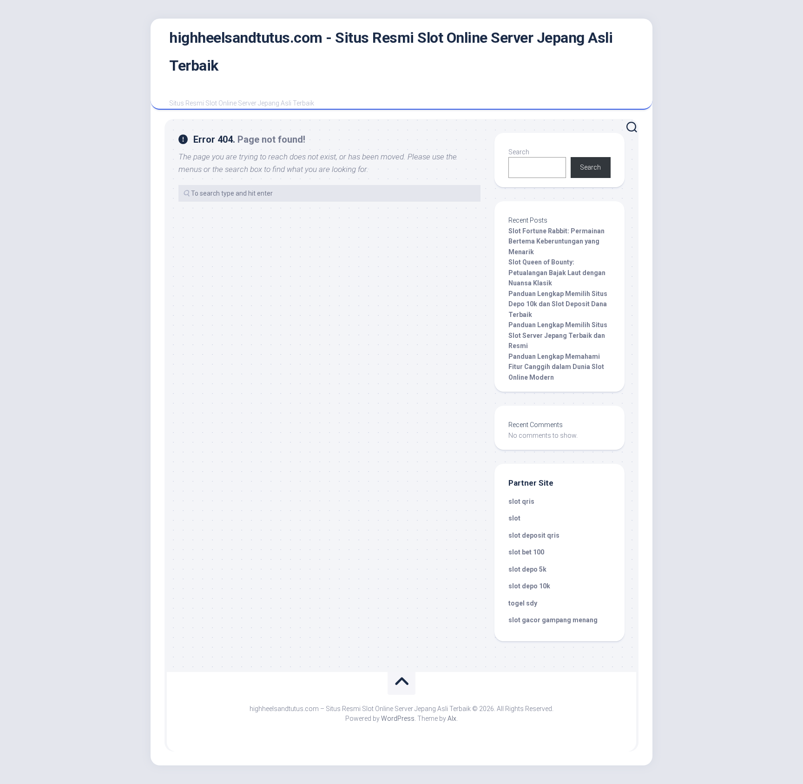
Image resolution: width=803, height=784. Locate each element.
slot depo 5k (527, 569)
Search (518, 152)
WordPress (398, 718)
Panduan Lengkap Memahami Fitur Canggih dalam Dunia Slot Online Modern (556, 367)
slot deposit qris (533, 535)
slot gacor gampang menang (553, 620)
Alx (452, 718)
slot (514, 518)
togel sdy (522, 603)
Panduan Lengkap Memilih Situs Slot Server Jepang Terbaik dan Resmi (557, 335)
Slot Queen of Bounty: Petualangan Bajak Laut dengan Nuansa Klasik (557, 272)
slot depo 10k (529, 586)
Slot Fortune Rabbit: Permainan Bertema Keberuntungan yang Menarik (556, 241)
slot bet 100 (526, 552)
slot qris (521, 501)
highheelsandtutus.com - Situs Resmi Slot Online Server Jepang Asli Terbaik (390, 51)
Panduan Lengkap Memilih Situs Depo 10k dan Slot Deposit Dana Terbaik (557, 304)
